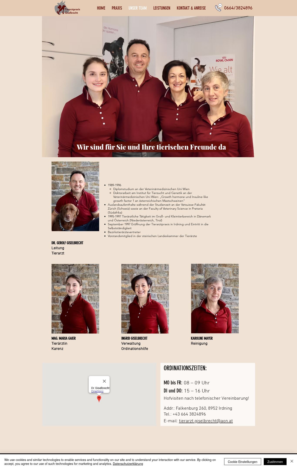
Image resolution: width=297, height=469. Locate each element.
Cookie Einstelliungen (242, 461)
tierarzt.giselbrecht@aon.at (206, 421)
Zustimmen (275, 461)
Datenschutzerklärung (128, 463)
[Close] (291, 462)
